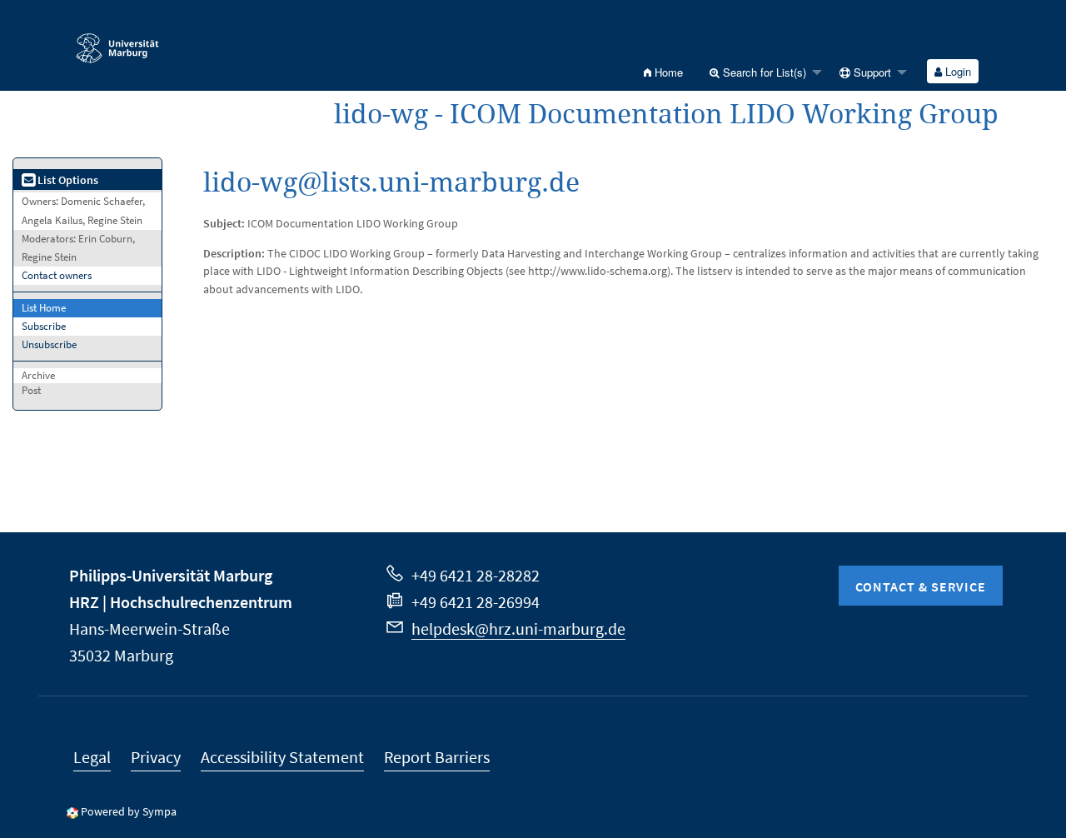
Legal (92, 756)
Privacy (156, 756)
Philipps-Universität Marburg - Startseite (159, 41)
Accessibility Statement (282, 756)
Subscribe (44, 326)
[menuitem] (663, 72)
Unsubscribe (49, 344)
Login (956, 71)
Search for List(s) (763, 72)
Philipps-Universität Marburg (170, 575)
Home (667, 72)
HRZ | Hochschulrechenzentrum (180, 601)
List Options (66, 179)
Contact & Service (920, 586)
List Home (44, 308)
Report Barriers (437, 756)
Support (870, 72)
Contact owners (57, 275)
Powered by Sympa (129, 811)
